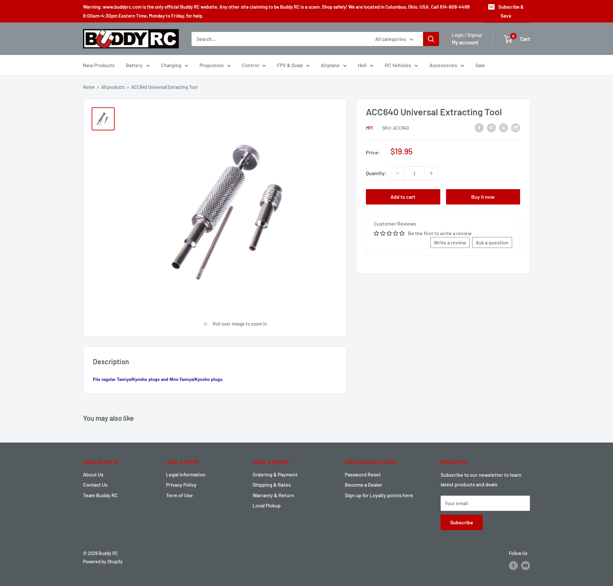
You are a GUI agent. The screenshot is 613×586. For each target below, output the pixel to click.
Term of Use (179, 495)
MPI (369, 128)
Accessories (443, 65)
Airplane (330, 65)
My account (465, 42)
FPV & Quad (290, 65)
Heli (362, 65)
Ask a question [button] (492, 242)
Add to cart (402, 197)
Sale (480, 65)
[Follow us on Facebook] (513, 565)
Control (250, 65)
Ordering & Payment (275, 474)
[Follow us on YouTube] (525, 565)
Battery (134, 65)
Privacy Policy (181, 485)
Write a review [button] (450, 242)
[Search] (431, 39)
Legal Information (186, 474)
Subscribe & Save (511, 11)
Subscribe (461, 522)
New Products (99, 65)
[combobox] (279, 39)
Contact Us (95, 485)
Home (89, 87)
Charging (171, 65)
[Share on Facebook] (479, 127)
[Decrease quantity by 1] (397, 173)
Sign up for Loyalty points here (379, 495)
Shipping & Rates (272, 485)
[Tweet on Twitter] (503, 127)
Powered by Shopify (103, 561)
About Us (93, 474)
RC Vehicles (398, 65)
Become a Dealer (363, 485)
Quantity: (376, 173)
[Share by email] (515, 127)
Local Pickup (267, 505)
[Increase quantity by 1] (431, 173)
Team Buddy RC (100, 495)
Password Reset (363, 474)
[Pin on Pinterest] (491, 127)
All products (113, 87)
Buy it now (483, 197)
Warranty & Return (273, 495)
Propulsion (212, 65)
